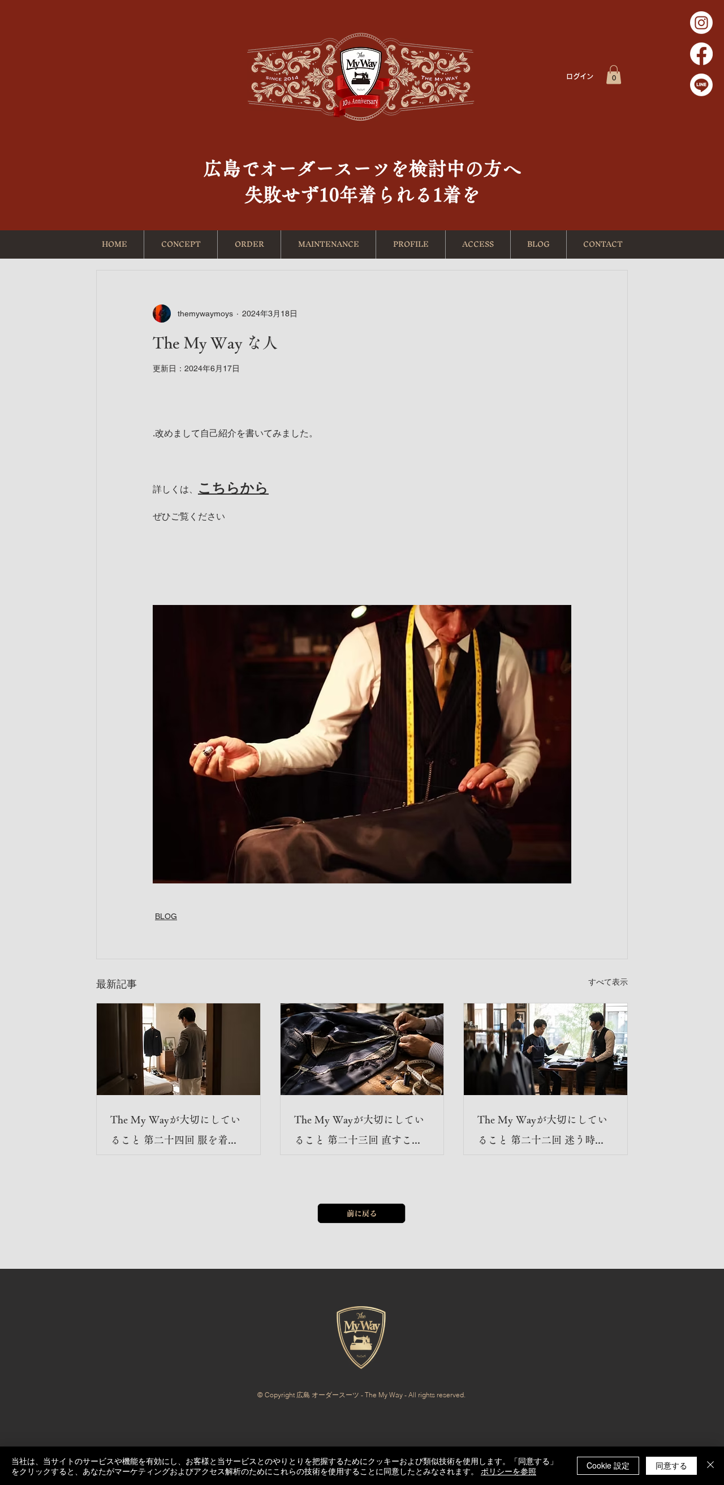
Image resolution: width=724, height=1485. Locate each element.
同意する (671, 1465)
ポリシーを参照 (508, 1471)
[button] (614, 74)
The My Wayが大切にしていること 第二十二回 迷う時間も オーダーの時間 (542, 1132)
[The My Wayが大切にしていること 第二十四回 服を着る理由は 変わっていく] (178, 1049)
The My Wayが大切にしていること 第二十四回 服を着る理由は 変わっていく (175, 1132)
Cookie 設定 (608, 1465)
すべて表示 (608, 981)
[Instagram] (701, 22)
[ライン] (701, 85)
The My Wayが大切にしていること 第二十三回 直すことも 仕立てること (359, 1132)
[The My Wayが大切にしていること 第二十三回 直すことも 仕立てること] (362, 1049)
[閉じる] (710, 1466)
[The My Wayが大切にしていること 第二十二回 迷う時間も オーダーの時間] (545, 1049)
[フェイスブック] (701, 53)
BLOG (166, 916)
